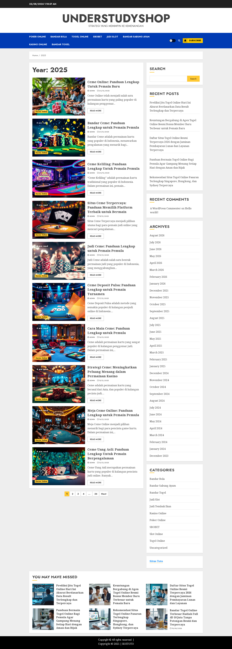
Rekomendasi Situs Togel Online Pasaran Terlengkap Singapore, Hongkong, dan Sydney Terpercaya (174, 181)
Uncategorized (158, 547)
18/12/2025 (104, 255)
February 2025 (158, 359)
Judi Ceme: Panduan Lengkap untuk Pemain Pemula (111, 248)
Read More (95, 110)
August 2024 (157, 400)
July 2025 (155, 325)
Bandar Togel (61, 44)
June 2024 (155, 414)
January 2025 (158, 366)
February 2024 (158, 442)
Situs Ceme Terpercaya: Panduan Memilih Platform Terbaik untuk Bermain (109, 207)
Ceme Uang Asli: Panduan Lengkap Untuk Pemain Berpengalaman (108, 453)
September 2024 (159, 394)
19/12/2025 (104, 216)
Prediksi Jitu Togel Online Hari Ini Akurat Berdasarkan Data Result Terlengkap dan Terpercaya (170, 106)
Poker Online (37, 36)
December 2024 (159, 373)
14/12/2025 (104, 419)
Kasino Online (38, 44)
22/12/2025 (104, 91)
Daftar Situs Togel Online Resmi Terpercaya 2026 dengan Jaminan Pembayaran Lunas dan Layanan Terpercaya (182, 596)
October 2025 (158, 304)
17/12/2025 (104, 298)
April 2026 (156, 263)
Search (157, 68)
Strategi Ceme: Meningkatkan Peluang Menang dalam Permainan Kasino (112, 371)
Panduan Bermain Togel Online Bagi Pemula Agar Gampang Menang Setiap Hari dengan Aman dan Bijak (173, 163)
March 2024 (157, 435)
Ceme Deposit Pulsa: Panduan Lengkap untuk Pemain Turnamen (111, 289)
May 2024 (155, 421)
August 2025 (157, 318)
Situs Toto (156, 561)
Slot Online (156, 534)
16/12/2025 (104, 337)
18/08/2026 (177, 628)
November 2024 (159, 380)
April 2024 (156, 428)
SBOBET (97, 36)
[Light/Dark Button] (172, 40)
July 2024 (155, 407)
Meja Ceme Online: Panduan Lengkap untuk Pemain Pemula (113, 412)
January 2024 (158, 449)
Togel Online (79, 36)
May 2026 (155, 256)
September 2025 (159, 311)
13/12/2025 (104, 463)
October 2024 (158, 387)
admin (92, 91)
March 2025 (157, 352)
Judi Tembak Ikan (160, 506)
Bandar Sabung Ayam (136, 36)
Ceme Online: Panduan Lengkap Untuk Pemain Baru (113, 84)
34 (95, 493)
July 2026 (155, 242)
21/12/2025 (104, 132)
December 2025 (159, 290)
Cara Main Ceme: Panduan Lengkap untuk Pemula (108, 330)
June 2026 (155, 249)
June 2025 (155, 332)
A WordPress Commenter (165, 208)
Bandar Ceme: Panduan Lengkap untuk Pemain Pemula (113, 125)
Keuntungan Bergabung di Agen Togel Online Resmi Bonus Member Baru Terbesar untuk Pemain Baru (173, 124)
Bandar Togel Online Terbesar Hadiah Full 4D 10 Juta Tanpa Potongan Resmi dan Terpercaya (184, 617)
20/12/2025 (104, 173)
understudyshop (116, 18)
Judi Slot (112, 36)
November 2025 (159, 297)
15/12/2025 (104, 380)
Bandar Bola (59, 36)
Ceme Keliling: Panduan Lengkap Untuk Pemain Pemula (113, 166)
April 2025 (156, 345)
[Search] (179, 40)
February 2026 (158, 277)
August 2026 (157, 235)
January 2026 (158, 283)
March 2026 (157, 270)
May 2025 (155, 338)
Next (103, 493)
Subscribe (195, 40)
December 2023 (159, 456)
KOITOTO (128, 644)
